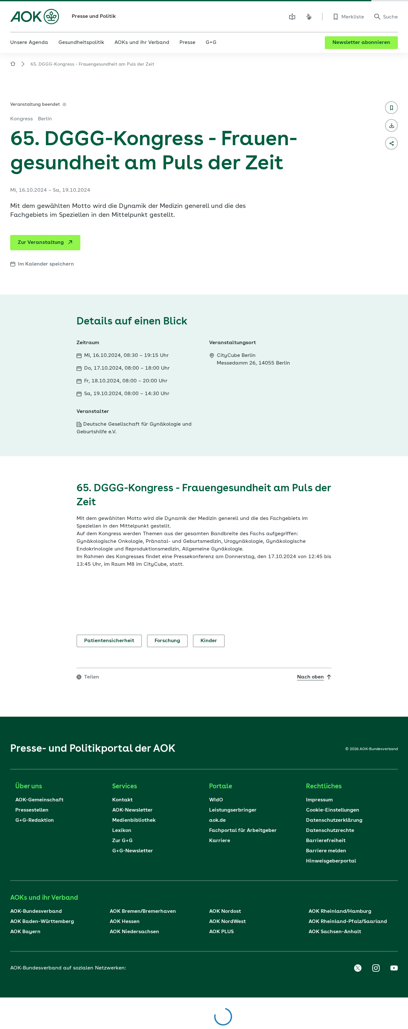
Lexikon (121, 830)
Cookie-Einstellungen (332, 810)
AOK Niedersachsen (134, 931)
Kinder (208, 640)
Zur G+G (122, 840)
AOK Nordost (225, 911)
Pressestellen (31, 810)
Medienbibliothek (134, 820)
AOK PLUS (221, 931)
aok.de (217, 820)
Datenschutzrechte (330, 830)
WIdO (216, 800)
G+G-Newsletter (132, 851)
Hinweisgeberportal (331, 861)
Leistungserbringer (233, 810)
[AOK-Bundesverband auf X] (357, 968)
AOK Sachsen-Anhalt (335, 931)
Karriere (219, 840)
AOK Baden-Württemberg (42, 921)
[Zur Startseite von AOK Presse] (12, 64)
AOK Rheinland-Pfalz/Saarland (348, 921)
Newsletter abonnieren (361, 42)
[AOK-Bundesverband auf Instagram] (376, 968)
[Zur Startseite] (34, 16)
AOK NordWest (227, 921)
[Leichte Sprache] (292, 16)
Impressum (319, 800)
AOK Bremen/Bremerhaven (143, 911)
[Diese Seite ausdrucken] (391, 125)
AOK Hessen (125, 921)
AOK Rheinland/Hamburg (340, 911)
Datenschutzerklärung (334, 820)
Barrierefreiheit (326, 840)
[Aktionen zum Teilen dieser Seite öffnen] (391, 143)
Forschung (167, 640)
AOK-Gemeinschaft (39, 800)
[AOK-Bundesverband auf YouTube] (394, 968)
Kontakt (122, 800)
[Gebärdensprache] (309, 16)
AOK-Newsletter (132, 810)
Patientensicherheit (109, 640)
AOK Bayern (25, 931)
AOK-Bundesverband (36, 911)
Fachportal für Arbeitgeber (243, 830)
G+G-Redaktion (34, 820)
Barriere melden (326, 851)
